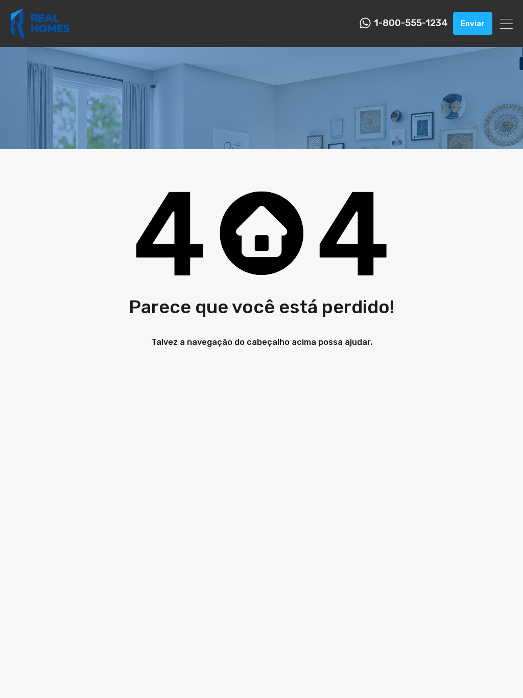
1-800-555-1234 (411, 23)
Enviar (473, 23)
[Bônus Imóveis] (40, 34)
